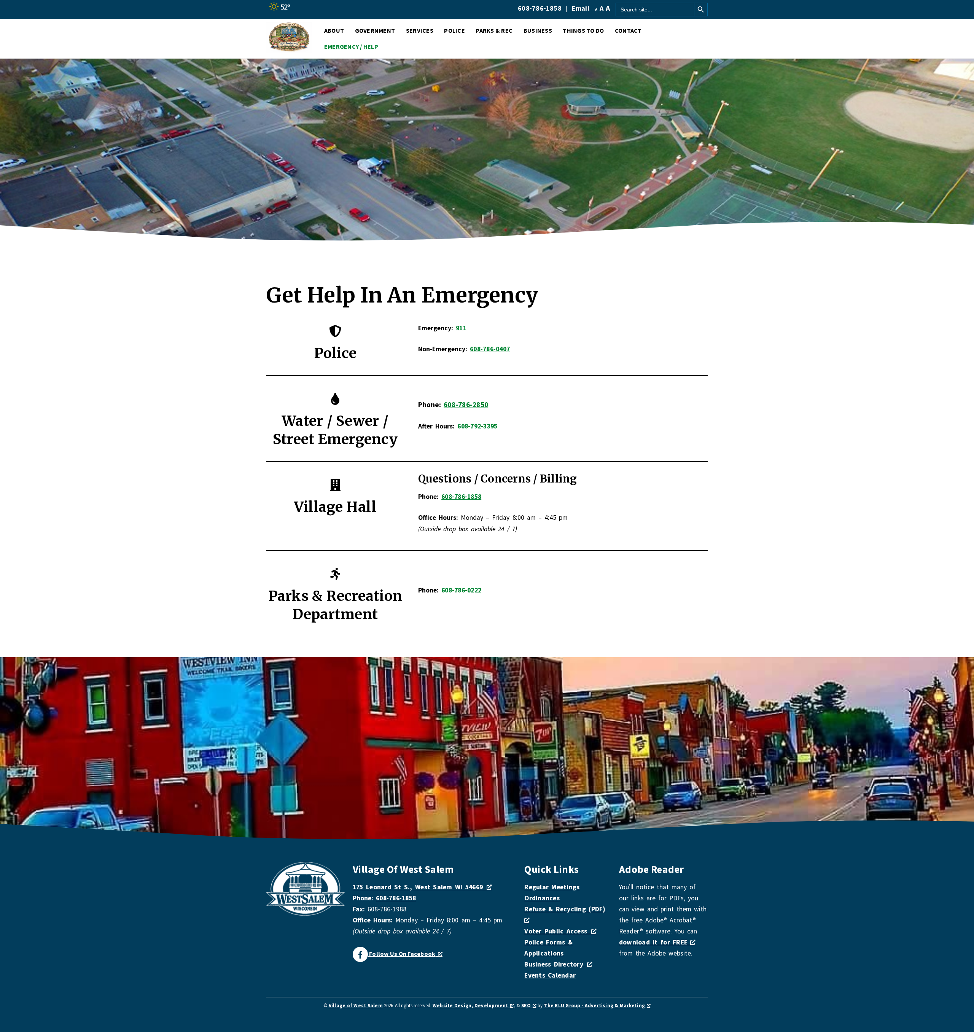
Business (538, 30)
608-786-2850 (466, 404)
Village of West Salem (356, 1005)
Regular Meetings (551, 887)
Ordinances (542, 898)
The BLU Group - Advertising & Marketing (594, 1005)
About (334, 30)
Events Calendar (550, 975)
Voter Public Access (555, 931)
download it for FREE (655, 942)
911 (461, 328)
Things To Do (583, 30)
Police (454, 30)
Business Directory (553, 964)
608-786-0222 (461, 590)
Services (419, 30)
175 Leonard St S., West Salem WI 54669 (418, 887)
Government (375, 30)
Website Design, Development (470, 1005)
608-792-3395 (477, 426)
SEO (526, 1005)
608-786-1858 (540, 8)
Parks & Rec (494, 30)
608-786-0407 (490, 349)
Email (580, 8)
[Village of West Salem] (289, 48)
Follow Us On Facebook (402, 953)
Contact (628, 30)
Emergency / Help (351, 46)
